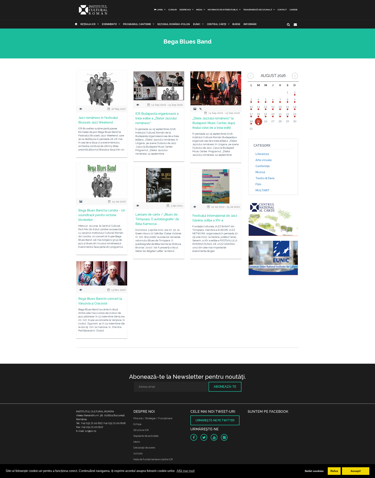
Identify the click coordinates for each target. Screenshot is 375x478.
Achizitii (138, 453)
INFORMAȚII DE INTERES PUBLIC (223, 10)
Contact (282, 10)
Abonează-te (225, 386)
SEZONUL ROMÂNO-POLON (173, 24)
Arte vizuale (263, 160)
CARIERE (293, 10)
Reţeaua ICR (88, 24)
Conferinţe (262, 166)
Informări (250, 24)
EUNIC (196, 24)
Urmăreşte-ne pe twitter (215, 420)
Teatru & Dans (264, 178)
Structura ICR (141, 430)
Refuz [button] (334, 471)
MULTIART (262, 190)
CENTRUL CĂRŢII (216, 24)
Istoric (136, 441)
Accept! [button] (356, 471)
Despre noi (185, 10)
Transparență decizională (257, 10)
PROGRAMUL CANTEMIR (137, 24)
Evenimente (109, 24)
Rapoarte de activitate (145, 435)
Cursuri (172, 10)
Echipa (137, 424)
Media (199, 10)
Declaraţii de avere (144, 447)
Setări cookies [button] (314, 471)
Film (258, 184)
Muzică (260, 172)
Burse (236, 24)
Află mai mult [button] (186, 471)
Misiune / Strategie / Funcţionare (152, 418)
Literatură (262, 154)
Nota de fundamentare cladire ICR (153, 459)
